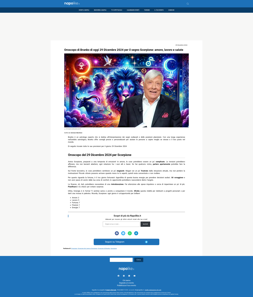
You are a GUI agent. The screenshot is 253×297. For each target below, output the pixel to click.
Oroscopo (74, 248)
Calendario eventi (133, 10)
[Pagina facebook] (118, 276)
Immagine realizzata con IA (73, 129)
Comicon (171, 10)
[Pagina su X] (129, 276)
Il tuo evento (159, 10)
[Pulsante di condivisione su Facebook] (117, 233)
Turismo (147, 10)
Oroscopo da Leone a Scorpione (87, 248)
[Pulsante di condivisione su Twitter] (123, 233)
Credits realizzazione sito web (153, 290)
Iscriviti (145, 224)
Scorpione (114, 248)
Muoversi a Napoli (100, 10)
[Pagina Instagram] (124, 276)
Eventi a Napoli (84, 10)
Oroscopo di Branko (104, 248)
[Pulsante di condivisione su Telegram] (136, 233)
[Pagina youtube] (134, 276)
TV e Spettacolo (116, 10)
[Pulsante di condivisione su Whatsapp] (130, 233)
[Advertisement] (126, 26)
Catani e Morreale (111, 290)
